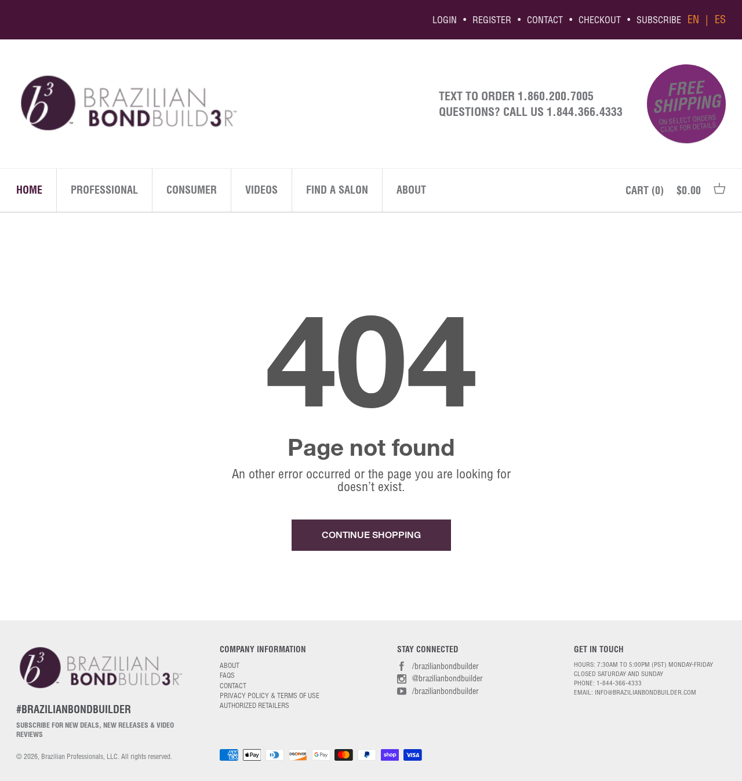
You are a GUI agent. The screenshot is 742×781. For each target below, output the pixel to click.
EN (693, 19)
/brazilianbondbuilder (445, 666)
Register (491, 19)
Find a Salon (337, 190)
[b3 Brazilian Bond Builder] (215, 103)
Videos (261, 190)
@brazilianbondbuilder (447, 678)
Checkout (600, 19)
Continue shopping (371, 534)
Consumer (191, 190)
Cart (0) (644, 190)
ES (720, 19)
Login (444, 19)
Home (29, 190)
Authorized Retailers (254, 705)
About (411, 190)
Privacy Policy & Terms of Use (269, 695)
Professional (104, 190)
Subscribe (658, 19)
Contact (545, 19)
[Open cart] (720, 190)
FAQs (227, 675)
